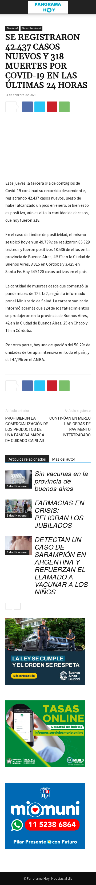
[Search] (88, 7)
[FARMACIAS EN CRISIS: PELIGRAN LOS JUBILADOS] (18, 509)
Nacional (12, 28)
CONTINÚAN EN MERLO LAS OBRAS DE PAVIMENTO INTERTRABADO (70, 426)
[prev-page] (8, 606)
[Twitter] (39, 107)
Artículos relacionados (27, 459)
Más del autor (63, 459)
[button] (9, 7)
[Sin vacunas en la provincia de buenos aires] (18, 479)
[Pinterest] (52, 107)
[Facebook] (27, 107)
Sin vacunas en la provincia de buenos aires (61, 481)
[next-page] (17, 606)
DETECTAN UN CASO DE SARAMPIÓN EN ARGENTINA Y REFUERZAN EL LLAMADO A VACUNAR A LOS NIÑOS (61, 565)
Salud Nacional (31, 28)
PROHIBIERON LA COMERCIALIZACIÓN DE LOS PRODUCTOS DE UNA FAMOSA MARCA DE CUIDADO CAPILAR (26, 429)
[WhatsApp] (64, 107)
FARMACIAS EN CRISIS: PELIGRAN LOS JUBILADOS (59, 514)
